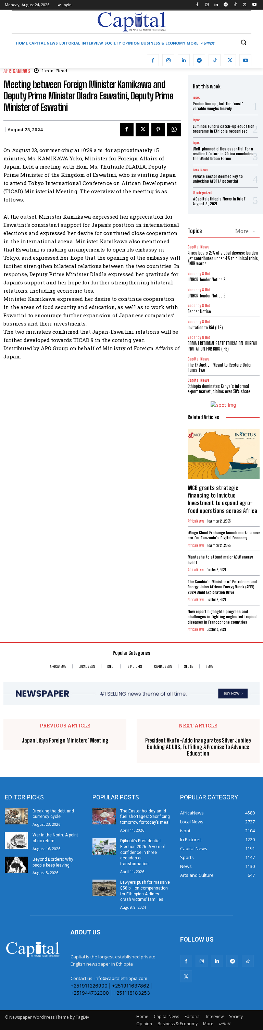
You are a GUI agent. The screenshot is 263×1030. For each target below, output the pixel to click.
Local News (200, 170)
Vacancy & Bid (199, 273)
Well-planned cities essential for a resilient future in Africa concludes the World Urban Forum (223, 153)
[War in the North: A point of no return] (16, 840)
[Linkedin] (216, 5)
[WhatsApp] (174, 129)
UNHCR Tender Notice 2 (206, 295)
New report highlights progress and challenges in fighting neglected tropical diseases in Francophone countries (223, 617)
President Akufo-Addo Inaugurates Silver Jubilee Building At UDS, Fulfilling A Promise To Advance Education (198, 747)
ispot (196, 97)
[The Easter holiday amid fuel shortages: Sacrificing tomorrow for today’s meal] (104, 816)
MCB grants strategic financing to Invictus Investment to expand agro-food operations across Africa (222, 499)
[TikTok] (235, 5)
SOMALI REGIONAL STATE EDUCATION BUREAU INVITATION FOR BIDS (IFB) (222, 346)
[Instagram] (207, 5)
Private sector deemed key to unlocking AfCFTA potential (218, 179)
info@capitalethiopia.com (121, 978)
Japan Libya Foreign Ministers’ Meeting (65, 740)
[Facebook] (197, 5)
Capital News (199, 247)
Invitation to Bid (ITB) (205, 327)
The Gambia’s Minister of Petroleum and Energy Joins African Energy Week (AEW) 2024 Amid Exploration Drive (222, 587)
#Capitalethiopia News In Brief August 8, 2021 (219, 201)
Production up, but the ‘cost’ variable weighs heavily (218, 106)
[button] (243, 42)
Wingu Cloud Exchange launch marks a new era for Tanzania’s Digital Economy (224, 535)
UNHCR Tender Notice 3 (206, 279)
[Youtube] (254, 5)
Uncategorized (202, 192)
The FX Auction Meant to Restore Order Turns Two (220, 367)
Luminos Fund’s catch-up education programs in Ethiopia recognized (223, 129)
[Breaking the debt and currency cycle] (16, 816)
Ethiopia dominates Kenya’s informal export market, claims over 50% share (219, 388)
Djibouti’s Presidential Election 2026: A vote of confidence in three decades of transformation (142, 852)
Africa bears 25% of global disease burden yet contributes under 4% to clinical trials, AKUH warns (223, 258)
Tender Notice (199, 311)
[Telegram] (226, 5)
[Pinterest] (158, 129)
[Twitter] (245, 5)
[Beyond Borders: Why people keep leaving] (16, 865)
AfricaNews (16, 71)
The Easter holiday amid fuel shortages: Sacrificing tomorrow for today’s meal (145, 817)
